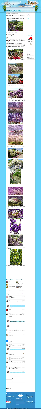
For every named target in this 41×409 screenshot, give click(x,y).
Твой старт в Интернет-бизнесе (29, 397)
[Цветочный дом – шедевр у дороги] (7, 287)
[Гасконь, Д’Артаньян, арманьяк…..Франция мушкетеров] (17, 287)
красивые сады (23, 11)
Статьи (8, 13)
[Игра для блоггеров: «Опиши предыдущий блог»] (17, 284)
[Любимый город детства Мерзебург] (17, 282)
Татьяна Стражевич (30, 58)
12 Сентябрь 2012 (8, 11)
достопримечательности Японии (17, 11)
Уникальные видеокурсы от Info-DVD (30, 396)
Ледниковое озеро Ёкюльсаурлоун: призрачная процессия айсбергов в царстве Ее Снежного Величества (10, 396)
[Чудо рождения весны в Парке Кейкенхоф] (7, 284)
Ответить (10, 298)
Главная (6, 13)
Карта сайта (28, 398)
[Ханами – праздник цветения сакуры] (7, 282)
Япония (9, 13)
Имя (12, 378)
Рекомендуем (28, 395)
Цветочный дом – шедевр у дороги (12, 286)
